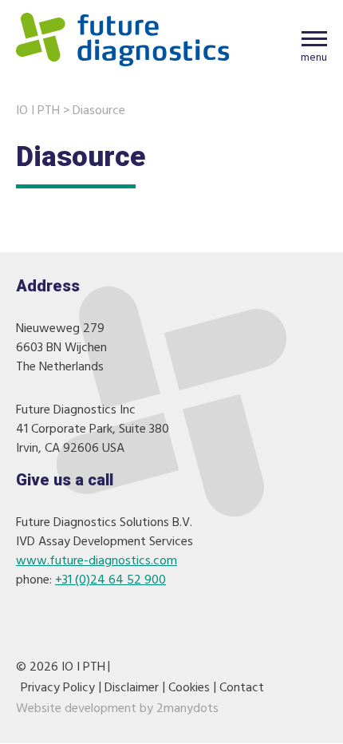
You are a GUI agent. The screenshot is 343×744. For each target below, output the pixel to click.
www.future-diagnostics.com (96, 561)
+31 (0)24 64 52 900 (110, 580)
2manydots (187, 708)
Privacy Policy (58, 688)
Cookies (189, 688)
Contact (241, 688)
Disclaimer (131, 688)
